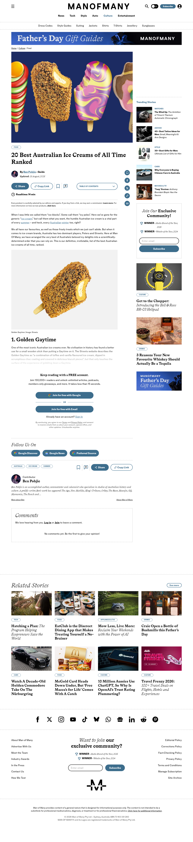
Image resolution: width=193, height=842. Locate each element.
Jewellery (132, 25)
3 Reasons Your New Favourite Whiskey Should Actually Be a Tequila (158, 359)
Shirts (105, 25)
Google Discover (27, 453)
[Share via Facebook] (128, 119)
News (61, 15)
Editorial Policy (173, 740)
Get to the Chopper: (156, 305)
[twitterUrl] (49, 719)
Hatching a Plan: (28, 632)
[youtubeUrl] (73, 719)
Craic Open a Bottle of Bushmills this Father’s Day (160, 630)
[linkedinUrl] (132, 719)
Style (84, 15)
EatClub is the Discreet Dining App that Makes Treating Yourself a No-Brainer (74, 632)
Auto (95, 15)
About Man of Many (124, 500)
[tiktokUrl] (85, 719)
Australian (55, 222)
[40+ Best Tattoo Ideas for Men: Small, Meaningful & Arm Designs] (144, 134)
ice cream (26, 218)
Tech (72, 15)
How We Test (18, 777)
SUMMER (46, 466)
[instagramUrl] (61, 719)
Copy (43, 186)
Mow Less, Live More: (116, 630)
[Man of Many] (96, 785)
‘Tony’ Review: (166, 192)
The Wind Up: (168, 115)
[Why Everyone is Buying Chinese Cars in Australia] (144, 172)
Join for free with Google (67, 395)
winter (65, 222)
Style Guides (64, 25)
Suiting (80, 25)
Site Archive (175, 777)
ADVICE (158, 128)
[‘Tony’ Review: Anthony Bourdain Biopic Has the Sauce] (144, 192)
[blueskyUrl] (96, 719)
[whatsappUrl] (108, 719)
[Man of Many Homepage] (98, 6)
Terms (64, 422)
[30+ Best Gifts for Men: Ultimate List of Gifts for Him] (144, 153)
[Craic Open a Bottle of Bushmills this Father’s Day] (161, 603)
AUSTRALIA (18, 466)
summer (25, 222)
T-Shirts (118, 25)
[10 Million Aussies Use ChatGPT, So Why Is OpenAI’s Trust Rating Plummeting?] (118, 658)
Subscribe (168, 6)
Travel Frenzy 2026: (158, 687)
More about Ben (17, 500)
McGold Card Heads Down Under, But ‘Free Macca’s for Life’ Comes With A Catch (74, 687)
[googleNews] (120, 719)
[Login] (179, 6)
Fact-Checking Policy (170, 752)
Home (13, 48)
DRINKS (142, 349)
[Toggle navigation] (14, 6)
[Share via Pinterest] (128, 132)
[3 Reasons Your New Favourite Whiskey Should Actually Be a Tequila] (159, 330)
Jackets (93, 25)
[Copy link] (128, 138)
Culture (108, 15)
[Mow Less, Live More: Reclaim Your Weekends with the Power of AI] (118, 603)
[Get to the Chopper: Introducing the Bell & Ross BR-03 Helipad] (159, 276)
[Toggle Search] (147, 6)
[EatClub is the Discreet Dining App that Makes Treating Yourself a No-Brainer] (75, 603)
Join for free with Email (64, 409)
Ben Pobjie (29, 171)
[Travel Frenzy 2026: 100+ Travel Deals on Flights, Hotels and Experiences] (161, 658)
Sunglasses (148, 25)
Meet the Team (19, 752)
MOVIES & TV (161, 186)
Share (21, 186)
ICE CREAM (33, 466)
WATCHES (159, 108)
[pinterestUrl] (155, 719)
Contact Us (17, 771)
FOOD (16, 147)
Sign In (79, 416)
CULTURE (142, 295)
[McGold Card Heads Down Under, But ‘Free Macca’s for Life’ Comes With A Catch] (75, 658)
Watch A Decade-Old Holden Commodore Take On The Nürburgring (28, 687)
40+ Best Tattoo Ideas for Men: (167, 134)
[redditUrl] (143, 719)
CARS (157, 166)
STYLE (157, 147)
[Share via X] (128, 125)
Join (57, 522)
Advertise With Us (21, 746)
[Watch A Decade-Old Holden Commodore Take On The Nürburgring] (31, 658)
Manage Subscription (170, 771)
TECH (16, 620)
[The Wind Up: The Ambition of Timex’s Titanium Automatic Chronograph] (144, 115)
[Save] (58, 186)
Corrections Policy (171, 746)
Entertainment (126, 15)
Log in (47, 522)
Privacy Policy (76, 422)
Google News (57, 453)
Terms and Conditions (170, 765)
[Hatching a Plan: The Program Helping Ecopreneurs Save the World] (31, 603)
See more (174, 585)
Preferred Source (86, 453)
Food (29, 48)
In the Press (17, 765)
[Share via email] (127, 203)
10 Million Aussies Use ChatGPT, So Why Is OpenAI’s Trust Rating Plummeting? (116, 687)
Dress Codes (45, 25)
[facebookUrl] (38, 719)
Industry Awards (20, 758)
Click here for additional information (145, 810)
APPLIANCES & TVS (108, 620)
